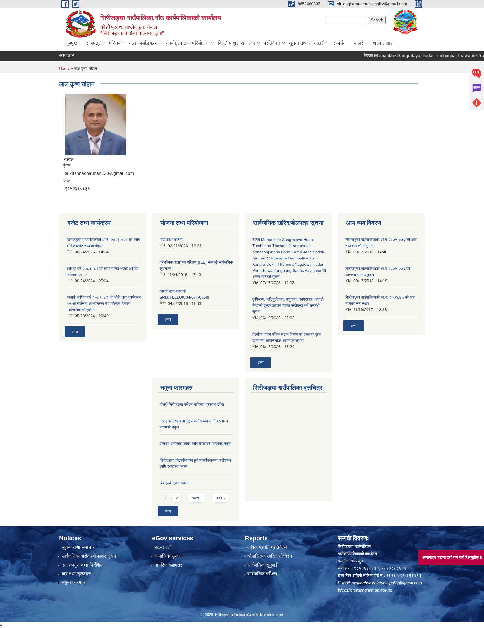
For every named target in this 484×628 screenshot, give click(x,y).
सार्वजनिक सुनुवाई (262, 565)
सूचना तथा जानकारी (306, 43)
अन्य (75, 332)
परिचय (115, 43)
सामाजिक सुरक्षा (167, 556)
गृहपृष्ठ (72, 43)
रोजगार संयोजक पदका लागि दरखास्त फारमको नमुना (195, 443)
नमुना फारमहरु (74, 582)
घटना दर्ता (163, 547)
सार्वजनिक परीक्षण (262, 573)
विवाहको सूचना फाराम (174, 483)
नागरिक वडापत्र (168, 565)
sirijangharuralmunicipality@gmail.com (387, 582)
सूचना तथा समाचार (78, 547)
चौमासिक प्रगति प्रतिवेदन (269, 556)
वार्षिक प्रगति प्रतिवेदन (267, 547)
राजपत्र (93, 43)
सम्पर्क (338, 43)
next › (197, 498)
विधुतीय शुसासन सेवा (236, 43)
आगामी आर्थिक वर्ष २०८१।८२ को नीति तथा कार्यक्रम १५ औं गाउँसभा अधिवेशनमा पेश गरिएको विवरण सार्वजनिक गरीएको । (104, 303)
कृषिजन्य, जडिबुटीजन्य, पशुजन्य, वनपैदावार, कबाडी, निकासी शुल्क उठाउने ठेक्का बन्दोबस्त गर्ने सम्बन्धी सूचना (288, 305)
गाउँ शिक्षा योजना (171, 239)
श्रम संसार (382, 43)
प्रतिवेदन (272, 43)
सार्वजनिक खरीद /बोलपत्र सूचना (89, 556)
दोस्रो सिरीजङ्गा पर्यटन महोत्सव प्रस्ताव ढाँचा (192, 404)
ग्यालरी (358, 43)
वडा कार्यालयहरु (143, 43)
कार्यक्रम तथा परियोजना (188, 43)
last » (220, 498)
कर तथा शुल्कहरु (76, 573)
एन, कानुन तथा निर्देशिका (83, 565)
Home (64, 68)
